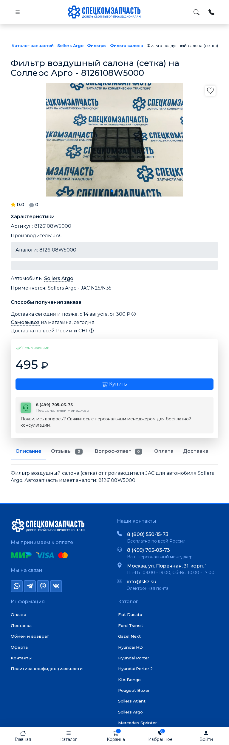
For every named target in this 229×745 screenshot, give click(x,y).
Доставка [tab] (195, 451)
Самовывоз (25, 322)
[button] (112, 191)
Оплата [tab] (164, 451)
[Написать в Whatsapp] (17, 586)
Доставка (21, 625)
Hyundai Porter (133, 658)
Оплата (18, 614)
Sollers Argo (58, 278)
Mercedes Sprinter (137, 722)
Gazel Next (129, 636)
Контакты (21, 658)
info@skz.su (141, 581)
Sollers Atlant (132, 701)
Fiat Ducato (130, 614)
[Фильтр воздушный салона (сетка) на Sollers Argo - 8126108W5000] (114, 140)
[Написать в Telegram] (30, 586)
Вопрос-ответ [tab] (117, 451)
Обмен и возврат (30, 636)
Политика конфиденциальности (47, 668)
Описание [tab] (28, 451)
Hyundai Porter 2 (135, 668)
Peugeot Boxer (134, 690)
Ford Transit (130, 625)
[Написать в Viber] (43, 586)
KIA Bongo (129, 679)
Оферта (19, 647)
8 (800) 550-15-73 (147, 534)
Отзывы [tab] (65, 451)
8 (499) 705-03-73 (148, 550)
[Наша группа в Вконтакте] (56, 586)
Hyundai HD (130, 647)
